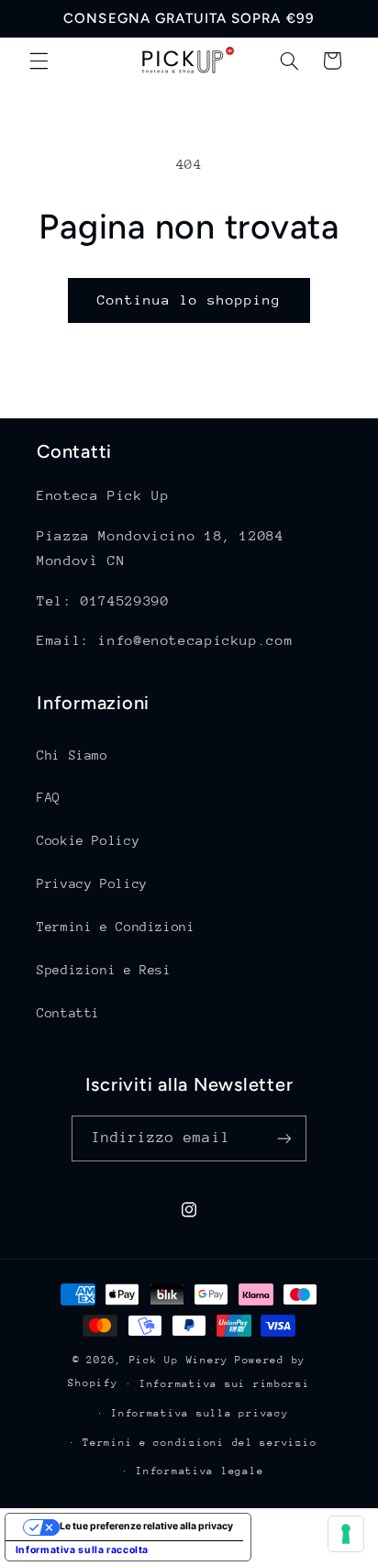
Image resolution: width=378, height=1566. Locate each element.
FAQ (49, 797)
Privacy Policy (92, 883)
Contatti (68, 1012)
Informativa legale (199, 1471)
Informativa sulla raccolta (82, 1550)
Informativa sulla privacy (199, 1413)
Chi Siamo (72, 755)
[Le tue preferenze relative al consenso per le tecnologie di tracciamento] (345, 1533)
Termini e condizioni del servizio (200, 1443)
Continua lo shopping (189, 299)
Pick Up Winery (178, 1360)
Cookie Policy (88, 840)
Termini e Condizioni (116, 926)
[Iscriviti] (284, 1138)
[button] (38, 60)
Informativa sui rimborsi (224, 1384)
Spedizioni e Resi (104, 969)
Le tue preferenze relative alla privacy (146, 1526)
